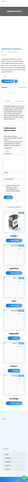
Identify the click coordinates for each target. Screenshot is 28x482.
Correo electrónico (9, 179)
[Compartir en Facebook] (3, 95)
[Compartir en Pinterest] (9, 95)
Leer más (14, 338)
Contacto (7, 469)
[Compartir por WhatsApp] (19, 95)
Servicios (7, 465)
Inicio (6, 454)
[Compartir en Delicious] (14, 95)
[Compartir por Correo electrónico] (24, 95)
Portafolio (8, 461)
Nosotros (7, 458)
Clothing (20, 87)
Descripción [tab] (8, 101)
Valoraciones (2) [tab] (19, 101)
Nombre (6, 172)
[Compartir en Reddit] (11, 95)
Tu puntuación (8, 148)
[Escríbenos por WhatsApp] (24, 478)
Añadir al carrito (8, 81)
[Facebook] (3, 440)
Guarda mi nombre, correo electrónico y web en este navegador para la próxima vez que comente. (13, 188)
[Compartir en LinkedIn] (17, 95)
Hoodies (25, 87)
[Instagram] (6, 440)
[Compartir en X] (6, 95)
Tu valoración (8, 153)
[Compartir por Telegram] (22, 95)
